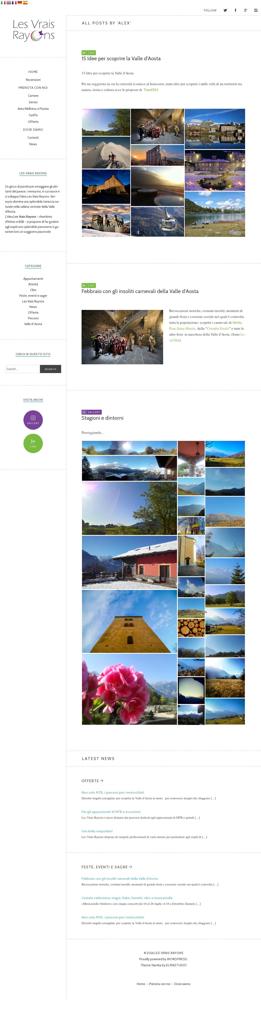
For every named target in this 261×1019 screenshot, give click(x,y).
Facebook (235, 10)
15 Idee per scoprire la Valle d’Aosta (121, 58)
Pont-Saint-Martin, (182, 328)
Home (33, 72)
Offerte (33, 122)
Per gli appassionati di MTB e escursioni (111, 812)
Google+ (246, 10)
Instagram (256, 10)
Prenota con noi (33, 88)
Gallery (33, 423)
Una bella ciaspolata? (97, 831)
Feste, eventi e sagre (33, 296)
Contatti (33, 137)
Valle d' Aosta (33, 324)
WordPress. (177, 959)
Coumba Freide (218, 328)
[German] (20, 2)
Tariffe (33, 115)
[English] (9, 2)
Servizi (33, 102)
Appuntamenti (33, 279)
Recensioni (33, 80)
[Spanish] (25, 2)
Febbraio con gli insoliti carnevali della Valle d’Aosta (140, 291)
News (33, 144)
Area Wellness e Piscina (33, 109)
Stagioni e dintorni (102, 418)
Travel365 (150, 90)
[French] (14, 2)
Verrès (237, 323)
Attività (33, 284)
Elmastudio (176, 965)
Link (33, 446)
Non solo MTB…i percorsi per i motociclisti (113, 792)
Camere (33, 96)
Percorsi (33, 318)
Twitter (225, 10)
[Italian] (3, 2)
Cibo (33, 290)
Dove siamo (33, 130)
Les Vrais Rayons (33, 30)
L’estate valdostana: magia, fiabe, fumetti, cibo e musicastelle (127, 898)
